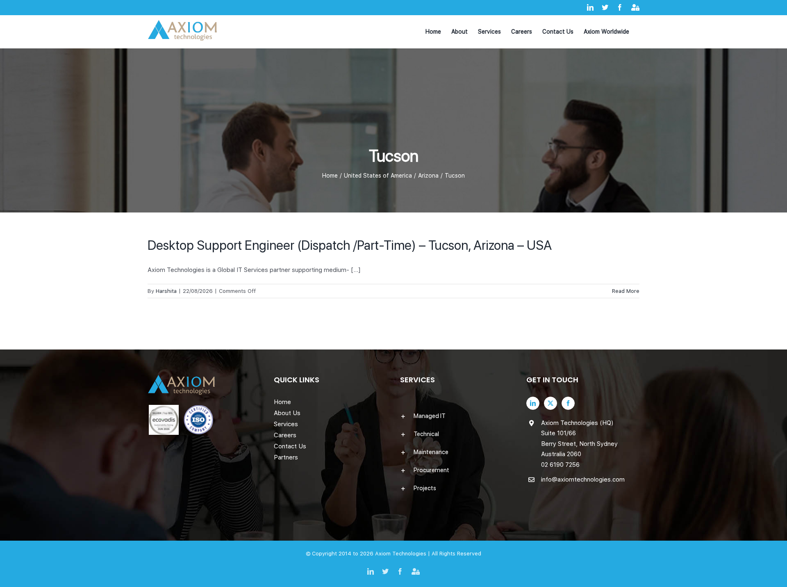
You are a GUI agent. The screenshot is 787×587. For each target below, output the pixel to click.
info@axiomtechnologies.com (583, 479)
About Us (287, 413)
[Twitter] (550, 403)
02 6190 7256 (560, 464)
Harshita (166, 291)
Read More (625, 291)
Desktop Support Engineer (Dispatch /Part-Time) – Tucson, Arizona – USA (350, 245)
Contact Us (290, 446)
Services (286, 424)
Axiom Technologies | (403, 553)
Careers (285, 435)
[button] (456, 416)
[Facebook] (568, 403)
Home (282, 402)
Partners (286, 457)
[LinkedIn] (532, 403)
